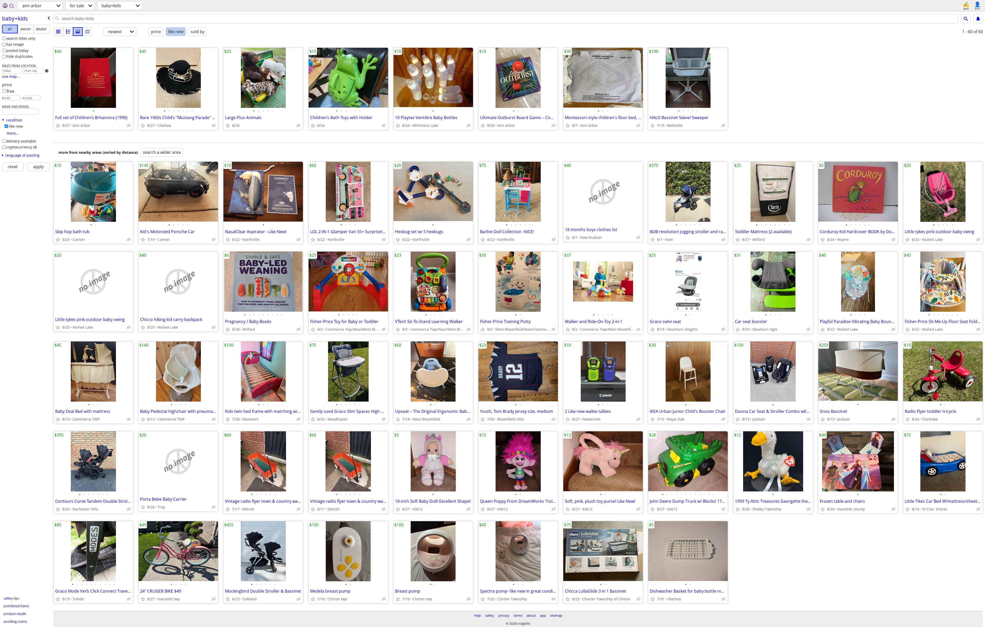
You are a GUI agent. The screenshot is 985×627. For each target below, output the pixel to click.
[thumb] (68, 31)
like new (16, 126)
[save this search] (978, 18)
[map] (87, 31)
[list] (58, 31)
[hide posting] (129, 125)
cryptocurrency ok (21, 147)
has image (15, 44)
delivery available (21, 141)
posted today (17, 50)
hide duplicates (19, 56)
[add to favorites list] (58, 125)
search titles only (20, 38)
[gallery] (78, 31)
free (10, 91)
